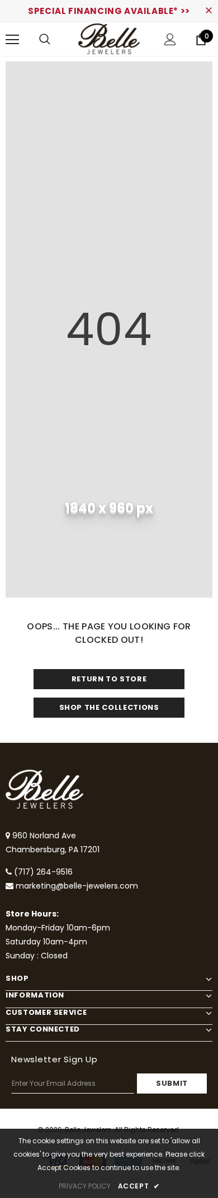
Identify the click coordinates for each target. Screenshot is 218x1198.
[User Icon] (170, 39)
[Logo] (109, 38)
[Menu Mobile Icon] (12, 39)
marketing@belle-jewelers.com (77, 885)
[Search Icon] (44, 39)
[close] (208, 11)
